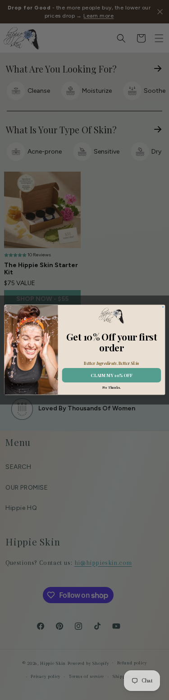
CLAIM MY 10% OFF (111, 376)
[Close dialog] (162, 307)
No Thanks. (111, 388)
